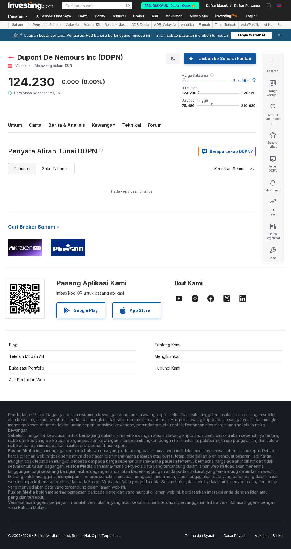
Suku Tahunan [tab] (55, 168)
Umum (15, 125)
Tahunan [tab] (22, 168)
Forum (155, 125)
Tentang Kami (167, 344)
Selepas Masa (116, 25)
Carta (35, 125)
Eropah (204, 25)
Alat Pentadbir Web (27, 379)
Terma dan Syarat (199, 535)
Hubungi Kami (167, 368)
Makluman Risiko (269, 535)
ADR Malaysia (165, 25)
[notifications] (269, 5)
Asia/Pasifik (250, 25)
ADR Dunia (140, 25)
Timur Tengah (225, 25)
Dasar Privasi (234, 535)
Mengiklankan (168, 356)
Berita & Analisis (66, 125)
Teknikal (131, 125)
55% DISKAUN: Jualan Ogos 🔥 (170, 6)
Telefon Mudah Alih (27, 356)
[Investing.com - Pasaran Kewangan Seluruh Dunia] (30, 6)
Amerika (187, 25)
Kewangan (103, 125)
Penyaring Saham (47, 25)
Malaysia (72, 25)
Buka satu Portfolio (26, 368)
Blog (13, 344)
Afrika (268, 25)
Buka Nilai (241, 80)
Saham (17, 25)
